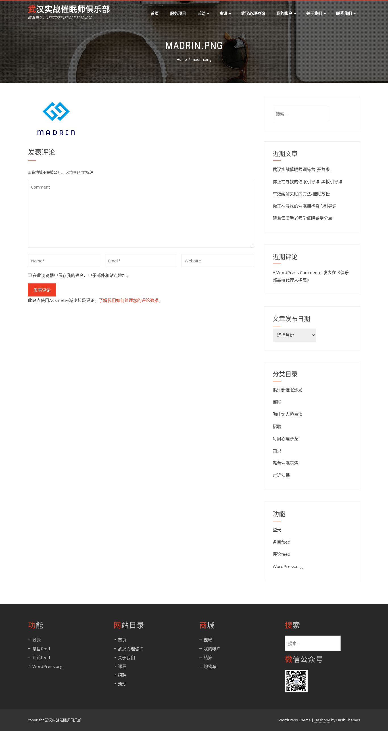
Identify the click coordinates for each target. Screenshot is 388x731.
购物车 (210, 666)
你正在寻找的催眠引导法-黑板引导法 (308, 181)
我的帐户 (284, 13)
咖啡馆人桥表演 (288, 414)
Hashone (322, 719)
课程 (122, 666)
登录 (277, 529)
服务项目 (178, 13)
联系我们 (344, 13)
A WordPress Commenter (298, 272)
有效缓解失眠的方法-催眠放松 (301, 194)
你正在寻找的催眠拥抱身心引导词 (305, 206)
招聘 (277, 426)
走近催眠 (281, 475)
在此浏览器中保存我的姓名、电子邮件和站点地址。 (82, 275)
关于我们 (314, 13)
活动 (201, 13)
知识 (277, 451)
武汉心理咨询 (253, 13)
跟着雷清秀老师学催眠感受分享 (302, 218)
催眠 (277, 402)
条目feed (281, 542)
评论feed (281, 554)
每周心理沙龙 (285, 438)
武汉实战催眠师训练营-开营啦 (301, 169)
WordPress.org (288, 566)
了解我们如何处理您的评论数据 (128, 300)
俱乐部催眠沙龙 (288, 389)
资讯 (223, 13)
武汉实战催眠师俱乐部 (69, 9)
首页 (155, 13)
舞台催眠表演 (285, 463)
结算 (208, 657)
